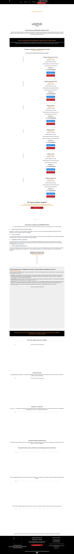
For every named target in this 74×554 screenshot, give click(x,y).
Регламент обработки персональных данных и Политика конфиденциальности (56, 546)
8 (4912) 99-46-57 (43, 1)
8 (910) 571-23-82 (37, 539)
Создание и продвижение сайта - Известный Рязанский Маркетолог (37, 551)
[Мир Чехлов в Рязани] (14, 2)
